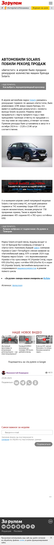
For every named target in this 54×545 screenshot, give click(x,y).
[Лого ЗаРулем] (11, 3)
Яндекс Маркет (34, 189)
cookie (22, 540)
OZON (15, 189)
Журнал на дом (40, 7)
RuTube (46, 278)
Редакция (6, 531)
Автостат (17, 285)
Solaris (33, 100)
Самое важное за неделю (15, 427)
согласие (5, 439)
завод (37, 247)
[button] (51, 538)
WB (20, 189)
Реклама (18, 531)
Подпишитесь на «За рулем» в (27, 362)
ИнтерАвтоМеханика (18, 7)
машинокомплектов (26, 268)
